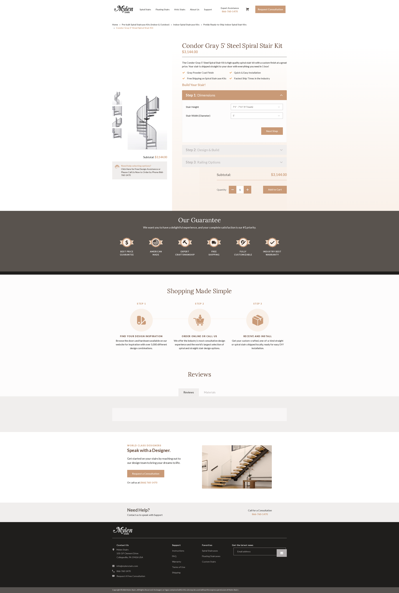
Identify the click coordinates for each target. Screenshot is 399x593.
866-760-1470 (260, 514)
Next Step (272, 131)
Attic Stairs (179, 9)
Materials (210, 392)
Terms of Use (178, 567)
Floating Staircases (211, 556)
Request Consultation (270, 9)
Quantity (221, 189)
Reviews (188, 392)
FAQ (174, 556)
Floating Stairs (163, 9)
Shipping (176, 572)
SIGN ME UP (282, 553)
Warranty (176, 561)
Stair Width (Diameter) (198, 115)
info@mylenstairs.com (127, 566)
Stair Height (192, 106)
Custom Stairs (209, 561)
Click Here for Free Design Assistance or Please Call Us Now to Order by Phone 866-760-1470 (142, 172)
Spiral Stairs (145, 9)
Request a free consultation (131, 576)
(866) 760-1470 (148, 482)
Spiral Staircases (210, 551)
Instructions (178, 551)
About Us (194, 9)
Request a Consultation (145, 473)
